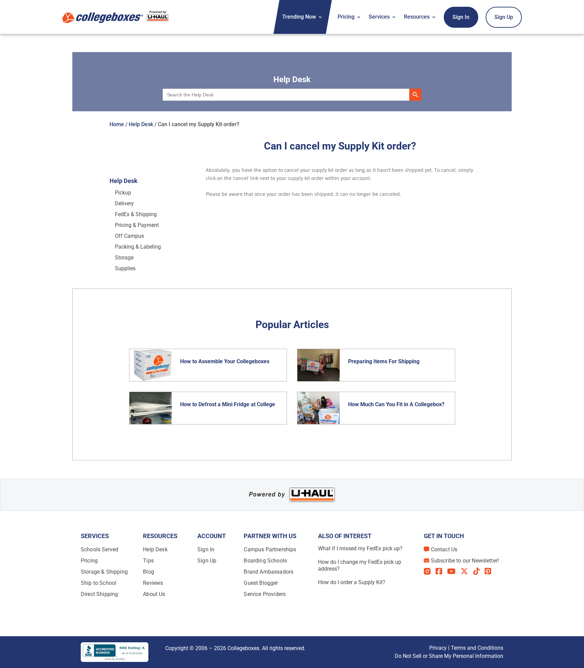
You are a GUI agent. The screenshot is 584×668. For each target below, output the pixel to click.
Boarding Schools (265, 560)
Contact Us (444, 549)
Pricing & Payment (137, 225)
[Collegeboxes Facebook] (441, 571)
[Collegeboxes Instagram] (430, 572)
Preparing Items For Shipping (383, 361)
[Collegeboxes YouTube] (454, 571)
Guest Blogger (261, 583)
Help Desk (141, 124)
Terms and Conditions (477, 648)
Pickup (123, 192)
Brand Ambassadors (268, 572)
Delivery (124, 203)
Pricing (346, 17)
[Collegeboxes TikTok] (479, 571)
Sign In (461, 17)
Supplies (125, 268)
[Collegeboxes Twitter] (467, 571)
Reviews (153, 583)
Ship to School (98, 583)
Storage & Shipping (104, 572)
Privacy (438, 648)
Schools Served (99, 549)
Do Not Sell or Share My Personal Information (449, 656)
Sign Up (503, 17)
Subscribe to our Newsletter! (465, 560)
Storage (124, 257)
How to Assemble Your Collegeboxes (224, 361)
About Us (154, 594)
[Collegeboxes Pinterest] (490, 571)
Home (117, 124)
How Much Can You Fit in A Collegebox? (396, 404)
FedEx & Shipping (136, 214)
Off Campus (129, 236)
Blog (148, 572)
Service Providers (265, 594)
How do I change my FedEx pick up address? (359, 565)
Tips (148, 560)
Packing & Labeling (138, 247)
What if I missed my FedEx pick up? (360, 548)
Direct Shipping (99, 594)
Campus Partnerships (270, 549)
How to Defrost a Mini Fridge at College (228, 404)
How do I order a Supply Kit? (351, 582)
